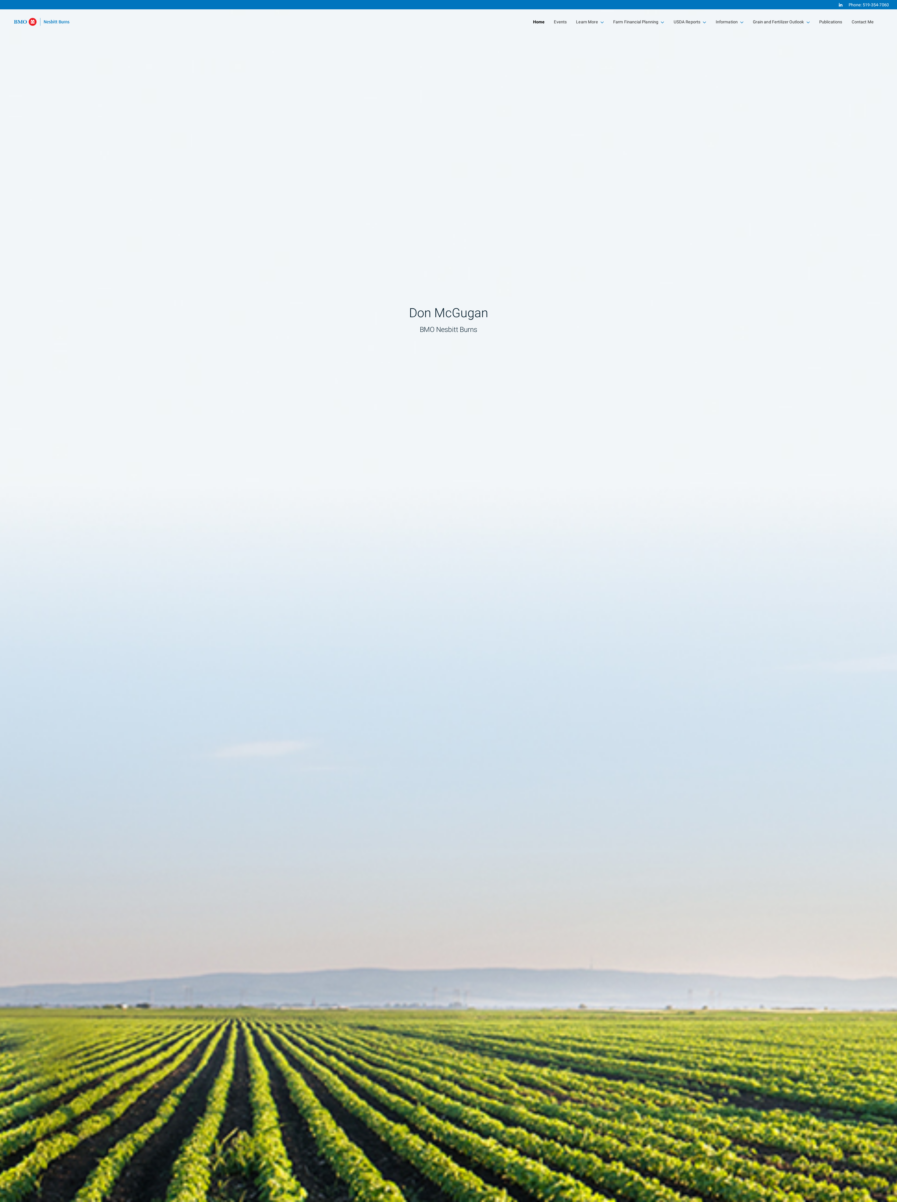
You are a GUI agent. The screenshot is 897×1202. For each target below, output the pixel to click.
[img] (448, 601)
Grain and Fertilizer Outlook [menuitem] (778, 23)
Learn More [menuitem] (587, 23)
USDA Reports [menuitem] (687, 23)
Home (539, 22)
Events (560, 22)
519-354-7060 (876, 5)
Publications (830, 22)
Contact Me (863, 22)
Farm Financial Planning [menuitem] (635, 23)
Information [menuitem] (726, 23)
